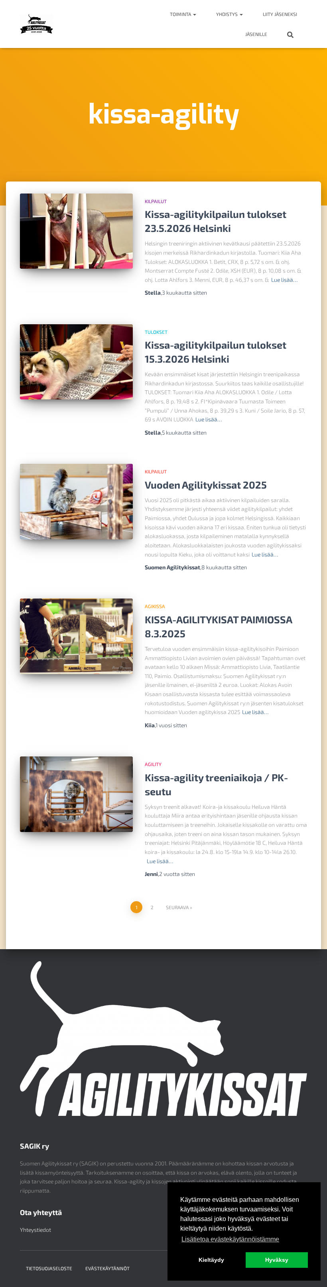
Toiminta (181, 14)
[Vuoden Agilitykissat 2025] (76, 501)
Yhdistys (227, 14)
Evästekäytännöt (107, 1268)
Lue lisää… (284, 279)
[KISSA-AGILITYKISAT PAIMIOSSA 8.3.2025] (76, 636)
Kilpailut (156, 201)
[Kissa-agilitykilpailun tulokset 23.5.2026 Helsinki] (76, 231)
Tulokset (156, 332)
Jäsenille (256, 34)
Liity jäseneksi (280, 14)
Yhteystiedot (35, 1229)
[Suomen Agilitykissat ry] (36, 24)
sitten (184, 292)
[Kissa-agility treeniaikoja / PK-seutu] (76, 794)
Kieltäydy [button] (211, 1260)
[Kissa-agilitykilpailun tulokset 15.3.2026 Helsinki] (76, 361)
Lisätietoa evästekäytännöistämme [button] (230, 1239)
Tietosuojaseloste (49, 1268)
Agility (153, 764)
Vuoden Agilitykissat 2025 (206, 485)
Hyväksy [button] (276, 1260)
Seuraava (177, 907)
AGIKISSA (155, 606)
